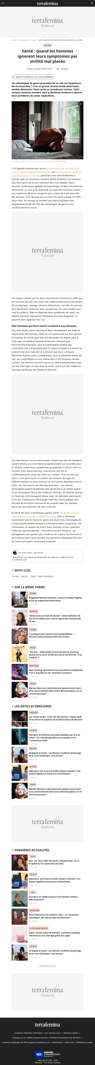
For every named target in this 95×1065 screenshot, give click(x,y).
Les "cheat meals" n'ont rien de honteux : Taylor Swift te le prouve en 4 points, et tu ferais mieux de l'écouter (55, 718)
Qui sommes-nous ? (53, 1033)
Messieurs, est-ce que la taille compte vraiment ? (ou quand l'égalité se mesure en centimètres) (55, 772)
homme (24, 576)
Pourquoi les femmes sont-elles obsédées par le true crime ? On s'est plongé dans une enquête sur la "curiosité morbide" (54, 737)
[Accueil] (47, 3)
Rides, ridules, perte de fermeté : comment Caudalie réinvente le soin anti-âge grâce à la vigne (54, 934)
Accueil (14, 40)
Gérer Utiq (69, 1042)
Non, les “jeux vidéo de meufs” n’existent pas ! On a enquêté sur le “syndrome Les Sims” (54, 862)
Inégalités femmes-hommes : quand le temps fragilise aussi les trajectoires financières (55, 599)
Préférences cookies (84, 1042)
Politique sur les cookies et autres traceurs (30, 1037)
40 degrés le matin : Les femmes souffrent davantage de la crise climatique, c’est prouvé (55, 754)
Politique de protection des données (65, 1037)
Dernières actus (23, 40)
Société (33, 40)
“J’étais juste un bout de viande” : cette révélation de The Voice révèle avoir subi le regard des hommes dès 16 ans (55, 618)
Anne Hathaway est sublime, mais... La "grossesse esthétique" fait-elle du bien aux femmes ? (53, 916)
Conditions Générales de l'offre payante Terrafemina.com (26, 1042)
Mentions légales (71, 1033)
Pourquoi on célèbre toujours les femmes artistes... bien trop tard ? (54, 898)
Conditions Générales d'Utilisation (28, 1033)
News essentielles (45, 576)
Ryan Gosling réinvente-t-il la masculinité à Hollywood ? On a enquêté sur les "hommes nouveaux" (56, 671)
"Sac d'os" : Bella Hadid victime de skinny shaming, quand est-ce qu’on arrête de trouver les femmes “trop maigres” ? (55, 655)
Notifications (57, 1042)
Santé (33, 576)
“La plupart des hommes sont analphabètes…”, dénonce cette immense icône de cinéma (52, 635)
